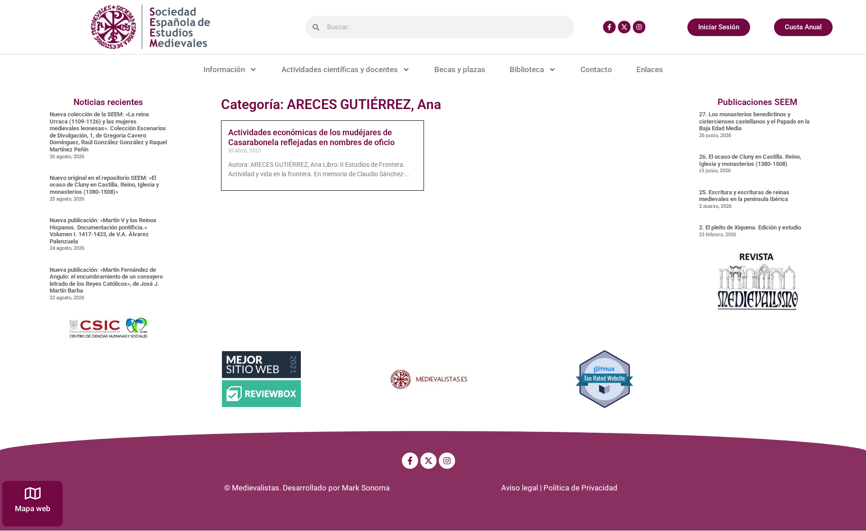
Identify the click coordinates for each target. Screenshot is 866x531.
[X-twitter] (624, 27)
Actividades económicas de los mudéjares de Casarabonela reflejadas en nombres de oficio (311, 137)
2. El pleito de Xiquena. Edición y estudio (750, 227)
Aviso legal (519, 487)
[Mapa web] (33, 493)
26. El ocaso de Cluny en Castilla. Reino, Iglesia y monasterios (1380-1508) (750, 160)
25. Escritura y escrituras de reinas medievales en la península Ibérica (744, 196)
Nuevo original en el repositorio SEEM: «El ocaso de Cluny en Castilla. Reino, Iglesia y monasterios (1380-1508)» (104, 184)
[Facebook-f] (609, 27)
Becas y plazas (459, 69)
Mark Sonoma (366, 487)
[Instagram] (639, 27)
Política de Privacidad (580, 487)
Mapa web (33, 508)
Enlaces (649, 69)
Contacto (596, 69)
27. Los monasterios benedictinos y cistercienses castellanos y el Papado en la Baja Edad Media (754, 121)
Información (224, 69)
